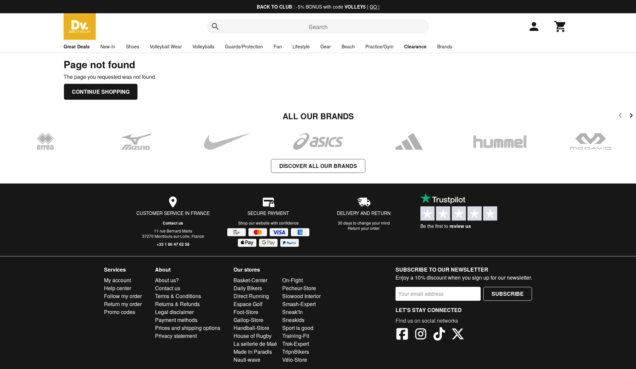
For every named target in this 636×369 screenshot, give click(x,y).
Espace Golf (248, 304)
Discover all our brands (318, 166)
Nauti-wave (247, 359)
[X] (457, 335)
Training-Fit (295, 336)
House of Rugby (253, 336)
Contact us (173, 223)
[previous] (620, 116)
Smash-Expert (299, 304)
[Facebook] (402, 335)
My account (117, 280)
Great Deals (77, 46)
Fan (278, 46)
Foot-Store (246, 312)
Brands (444, 46)
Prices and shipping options (187, 328)
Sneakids (293, 320)
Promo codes (119, 312)
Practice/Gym (379, 46)
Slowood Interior (301, 296)
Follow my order (123, 296)
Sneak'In (292, 312)
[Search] (215, 26)
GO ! (375, 6)
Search (318, 26)
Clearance (415, 46)
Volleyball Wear (166, 46)
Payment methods (176, 320)
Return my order (123, 304)
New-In (107, 46)
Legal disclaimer (174, 312)
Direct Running (251, 296)
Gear (325, 46)
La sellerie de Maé (255, 343)
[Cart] (560, 26)
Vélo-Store (294, 359)
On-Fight (292, 280)
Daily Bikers (248, 288)
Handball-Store (251, 328)
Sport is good (297, 328)
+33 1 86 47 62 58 (173, 244)
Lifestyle (301, 46)
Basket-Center (250, 280)
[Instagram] (420, 335)
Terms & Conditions (178, 296)
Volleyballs (203, 46)
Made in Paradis (253, 351)
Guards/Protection (244, 46)
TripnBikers (295, 351)
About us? (167, 280)
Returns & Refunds (177, 304)
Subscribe (508, 293)
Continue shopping (101, 91)
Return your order (364, 228)
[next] (631, 116)
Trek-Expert (295, 343)
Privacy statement (176, 336)
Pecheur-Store (299, 288)
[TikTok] (439, 335)
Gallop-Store (248, 320)
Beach (348, 46)
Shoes (132, 46)
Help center (117, 288)
